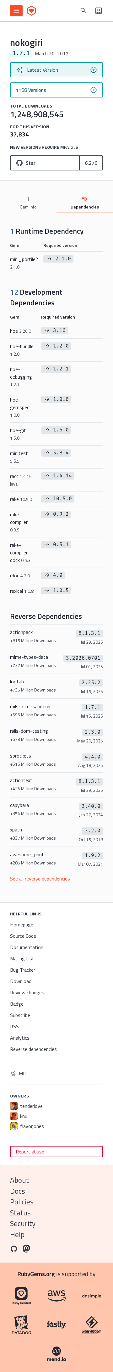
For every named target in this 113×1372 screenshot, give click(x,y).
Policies (22, 1201)
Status (20, 1212)
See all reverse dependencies (40, 878)
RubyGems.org (36, 1273)
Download (20, 981)
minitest (19, 456)
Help (17, 1234)
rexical (22, 591)
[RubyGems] (31, 11)
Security (22, 1223)
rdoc (20, 575)
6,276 (91, 163)
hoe (20, 331)
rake (21, 499)
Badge (17, 1004)
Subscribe (20, 1015)
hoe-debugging (21, 376)
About (19, 1180)
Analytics (20, 1037)
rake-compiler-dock (20, 552)
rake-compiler (19, 522)
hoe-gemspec (19, 407)
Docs (17, 1191)
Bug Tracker (22, 970)
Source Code (23, 936)
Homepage (21, 924)
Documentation (26, 947)
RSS (14, 1026)
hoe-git (18, 433)
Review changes (27, 992)
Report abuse (30, 1151)
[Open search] (83, 10)
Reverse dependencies (33, 1049)
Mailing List (22, 958)
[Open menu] (16, 10)
